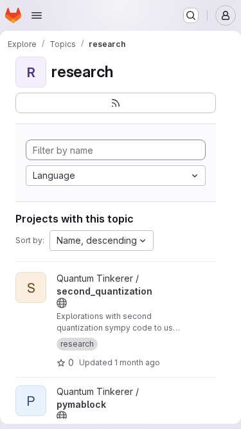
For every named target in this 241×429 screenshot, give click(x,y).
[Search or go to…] (191, 15)
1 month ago (137, 362)
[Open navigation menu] (36, 15)
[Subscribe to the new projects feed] (115, 103)
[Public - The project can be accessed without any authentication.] (62, 303)
